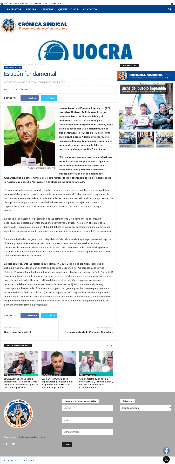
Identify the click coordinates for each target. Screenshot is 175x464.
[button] (169, 9)
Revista (31, 9)
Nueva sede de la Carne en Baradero (89, 332)
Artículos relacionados (18, 345)
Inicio (6, 64)
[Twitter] (172, 4)
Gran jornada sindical (17, 332)
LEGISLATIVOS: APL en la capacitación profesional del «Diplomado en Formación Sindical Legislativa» (57, 383)
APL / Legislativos (18, 64)
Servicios (47, 9)
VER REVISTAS (129, 65)
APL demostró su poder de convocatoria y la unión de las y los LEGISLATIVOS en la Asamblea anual (96, 383)
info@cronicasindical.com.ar (32, 437)
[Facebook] (167, 4)
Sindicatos (13, 9)
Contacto (90, 9)
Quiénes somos (68, 9)
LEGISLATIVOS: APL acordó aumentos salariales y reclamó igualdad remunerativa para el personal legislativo (21, 383)
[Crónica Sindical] (34, 25)
